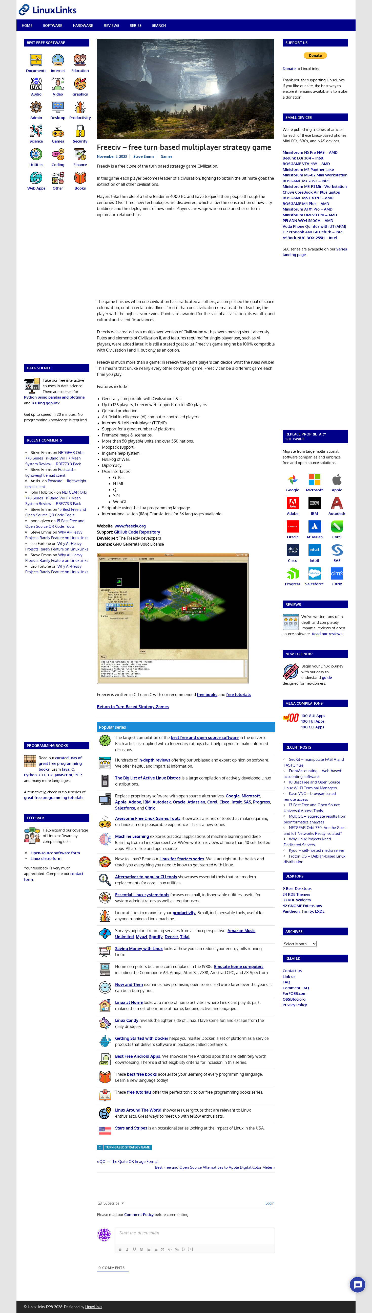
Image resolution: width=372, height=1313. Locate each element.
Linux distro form (46, 858)
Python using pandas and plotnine (54, 397)
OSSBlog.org (294, 999)
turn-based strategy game (127, 1147)
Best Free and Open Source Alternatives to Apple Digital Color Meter (213, 1167)
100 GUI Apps (313, 715)
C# (50, 774)
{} (183, 1249)
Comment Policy (139, 1214)
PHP (78, 774)
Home (27, 25)
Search (159, 25)
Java (65, 769)
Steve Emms (143, 156)
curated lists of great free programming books (60, 763)
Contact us (292, 970)
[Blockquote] (162, 1249)
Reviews (111, 25)
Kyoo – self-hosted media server (316, 850)
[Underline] (134, 1249)
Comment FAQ (296, 987)
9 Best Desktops (297, 888)
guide (327, 677)
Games (166, 156)
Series (135, 25)
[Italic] (127, 1249)
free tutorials (238, 694)
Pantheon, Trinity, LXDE (303, 911)
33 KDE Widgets (297, 899)
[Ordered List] (148, 1249)
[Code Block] (169, 1249)
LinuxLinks (93, 1307)
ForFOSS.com (294, 993)
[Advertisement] (186, 259)
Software (52, 25)
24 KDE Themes (296, 894)
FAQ (286, 982)
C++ (42, 774)
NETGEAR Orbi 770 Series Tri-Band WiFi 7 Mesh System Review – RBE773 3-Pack (54, 458)
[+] (190, 1249)
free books (207, 694)
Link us (289, 976)
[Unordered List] (155, 1249)
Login (269, 1203)
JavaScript (63, 774)
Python (30, 774)
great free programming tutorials (53, 797)
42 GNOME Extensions (302, 905)
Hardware (83, 25)
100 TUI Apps (312, 721)
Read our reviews (327, 633)
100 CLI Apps (312, 727)
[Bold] (120, 1249)
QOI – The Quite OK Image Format (129, 1161)
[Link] (176, 1249)
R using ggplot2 (46, 403)
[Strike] (141, 1249)
